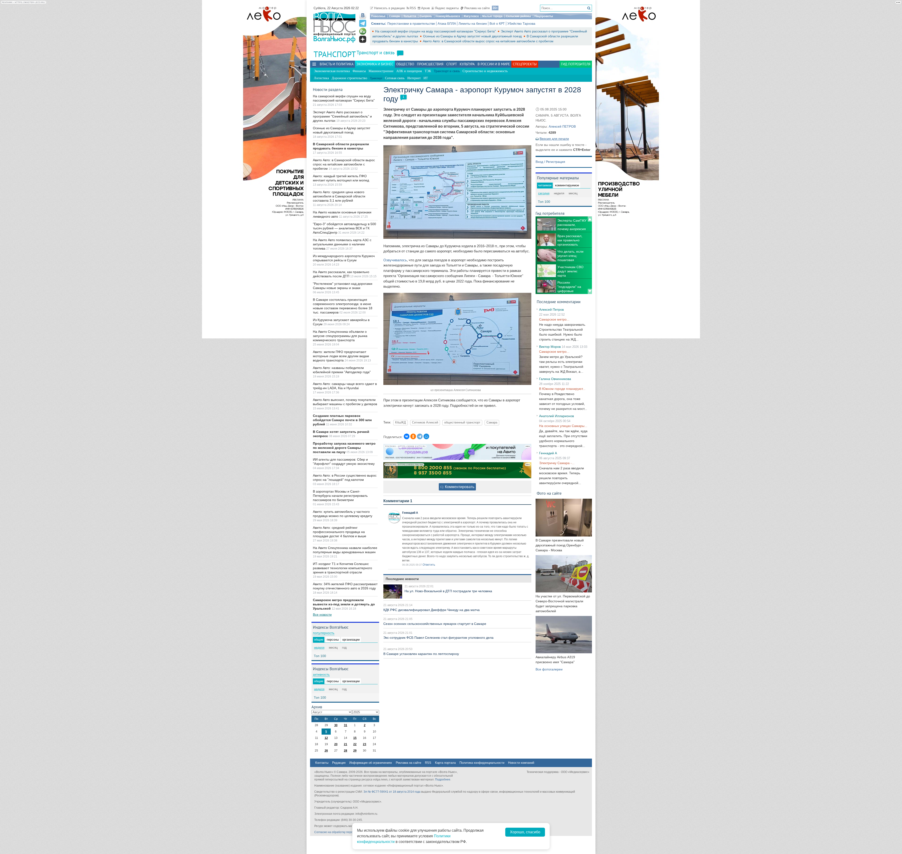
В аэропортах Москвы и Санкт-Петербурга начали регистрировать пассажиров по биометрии (340, 496)
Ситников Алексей (425, 422)
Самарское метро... (554, 319)
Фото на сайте (549, 493)
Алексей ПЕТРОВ (562, 126)
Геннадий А (410, 512)
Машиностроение (381, 71)
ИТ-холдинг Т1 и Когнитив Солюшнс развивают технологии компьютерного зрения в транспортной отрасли (342, 568)
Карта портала (445, 762)
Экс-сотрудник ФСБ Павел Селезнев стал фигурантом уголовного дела (438, 637)
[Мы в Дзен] (362, 39)
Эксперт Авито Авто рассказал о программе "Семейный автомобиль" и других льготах (342, 116)
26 (326, 750)
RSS (413, 8)
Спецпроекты (525, 64)
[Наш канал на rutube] (362, 31)
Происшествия (430, 64)
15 (355, 738)
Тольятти (409, 16)
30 (336, 725)
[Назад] (590, 219)
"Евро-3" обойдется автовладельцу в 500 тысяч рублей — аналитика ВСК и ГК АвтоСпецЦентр (344, 228)
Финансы (359, 71)
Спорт (451, 64)
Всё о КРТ (497, 23)
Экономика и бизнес (374, 64)
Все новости (322, 614)
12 (326, 738)
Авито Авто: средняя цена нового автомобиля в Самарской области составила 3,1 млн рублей (339, 196)
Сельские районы (518, 16)
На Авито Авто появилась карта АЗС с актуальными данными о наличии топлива (342, 244)
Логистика (321, 78)
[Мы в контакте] (362, 15)
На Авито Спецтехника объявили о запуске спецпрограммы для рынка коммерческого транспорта (340, 336)
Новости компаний (521, 762)
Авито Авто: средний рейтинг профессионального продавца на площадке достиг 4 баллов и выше (339, 532)
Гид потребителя (576, 64)
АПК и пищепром (409, 71)
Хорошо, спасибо (525, 832)
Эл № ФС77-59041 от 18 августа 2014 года (391, 791)
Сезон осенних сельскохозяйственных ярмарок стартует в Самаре (434, 624)
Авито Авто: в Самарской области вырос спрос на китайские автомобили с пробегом (488, 41)
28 (345, 750)
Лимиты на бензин (473, 23)
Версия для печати (554, 139)
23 (364, 744)
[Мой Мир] (426, 436)
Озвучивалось (395, 260)
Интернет (414, 78)
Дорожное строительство (349, 78)
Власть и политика (337, 64)
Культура (467, 64)
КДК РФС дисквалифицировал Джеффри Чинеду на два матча (431, 610)
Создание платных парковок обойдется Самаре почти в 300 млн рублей (342, 420)
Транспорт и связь (375, 52)
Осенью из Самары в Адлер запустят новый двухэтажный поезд (473, 36)
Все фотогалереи (549, 669)
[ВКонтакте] (406, 436)
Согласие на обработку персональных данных (345, 832)
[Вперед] (590, 291)
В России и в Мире (494, 64)
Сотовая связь (394, 78)
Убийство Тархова (521, 23)
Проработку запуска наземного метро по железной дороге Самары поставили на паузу (344, 448)
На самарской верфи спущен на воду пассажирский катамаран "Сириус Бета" (436, 31)
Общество (405, 64)
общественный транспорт (462, 422)
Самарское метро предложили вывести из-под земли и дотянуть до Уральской (344, 604)
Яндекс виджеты (447, 8)
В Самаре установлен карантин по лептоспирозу (421, 654)
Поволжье (378, 16)
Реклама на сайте (477, 8)
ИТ (426, 78)
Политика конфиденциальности (481, 762)
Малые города (492, 16)
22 (355, 744)
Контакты (321, 762)
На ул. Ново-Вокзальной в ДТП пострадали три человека (448, 591)
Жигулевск (471, 16)
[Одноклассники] (413, 436)
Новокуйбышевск (447, 16)
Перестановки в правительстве (411, 23)
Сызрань (426, 16)
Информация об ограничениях (370, 762)
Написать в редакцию (389, 8)
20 (336, 744)
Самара (394, 16)
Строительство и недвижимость (485, 71)
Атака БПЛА (447, 23)
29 (355, 750)
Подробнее (442, 779)
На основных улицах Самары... (563, 426)
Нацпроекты (543, 16)
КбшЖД (400, 422)
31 (345, 725)
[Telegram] (420, 436)
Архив (425, 8)
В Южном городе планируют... (562, 389)
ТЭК (428, 71)
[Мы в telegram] (362, 23)
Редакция (339, 762)
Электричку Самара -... (557, 463)
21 (345, 744)
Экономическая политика (332, 71)
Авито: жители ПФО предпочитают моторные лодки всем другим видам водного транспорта (341, 356)
